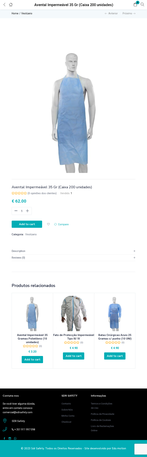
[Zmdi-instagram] (9, 438)
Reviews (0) (18, 257)
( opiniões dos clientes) (42, 193)
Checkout (66, 422)
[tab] (73, 251)
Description (18, 251)
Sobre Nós (67, 409)
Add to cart (27, 224)
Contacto (66, 403)
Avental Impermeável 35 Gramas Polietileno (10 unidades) (32, 338)
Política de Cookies (101, 420)
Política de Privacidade (102, 414)
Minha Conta (67, 415)
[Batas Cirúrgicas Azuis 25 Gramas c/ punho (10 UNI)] (114, 313)
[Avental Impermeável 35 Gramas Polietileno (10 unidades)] (32, 313)
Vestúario (26, 13)
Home (15, 13)
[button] (135, 4)
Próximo (127, 13)
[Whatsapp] (15, 438)
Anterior (113, 13)
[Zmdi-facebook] (4, 438)
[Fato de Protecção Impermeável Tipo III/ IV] (73, 313)
